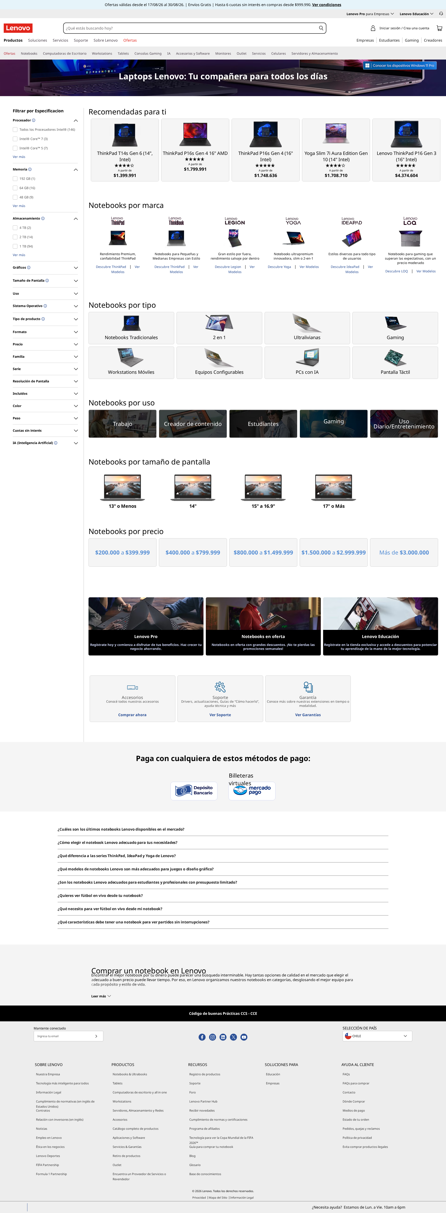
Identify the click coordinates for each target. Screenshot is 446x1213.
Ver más (19, 157)
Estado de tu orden (356, 1119)
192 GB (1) (16, 178)
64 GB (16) (16, 188)
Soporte (194, 1083)
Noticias (41, 1128)
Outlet (117, 1165)
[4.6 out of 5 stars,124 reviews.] (195, 158)
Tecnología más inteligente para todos (62, 1083)
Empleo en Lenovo (49, 1138)
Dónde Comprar (354, 1101)
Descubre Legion (228, 266)
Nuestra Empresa (48, 1074)
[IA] (172, 53)
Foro (192, 1092)
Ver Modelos (309, 266)
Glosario (195, 1165)
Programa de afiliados (204, 1128)
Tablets (117, 1083)
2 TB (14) (16, 237)
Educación (273, 1074)
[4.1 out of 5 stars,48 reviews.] (336, 165)
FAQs (346, 1074)
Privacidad (199, 1198)
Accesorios (120, 1119)
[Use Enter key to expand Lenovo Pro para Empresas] (392, 14)
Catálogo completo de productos (135, 1128)
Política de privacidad (357, 1138)
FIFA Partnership (47, 1165)
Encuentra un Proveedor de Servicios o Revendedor (139, 1176)
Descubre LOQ (396, 271)
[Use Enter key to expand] (432, 28)
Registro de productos (204, 1074)
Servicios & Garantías (127, 1147)
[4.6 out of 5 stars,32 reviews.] (406, 165)
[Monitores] (233, 53)
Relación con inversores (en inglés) (59, 1119)
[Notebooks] (39, 53)
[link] (439, 29)
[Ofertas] (17, 53)
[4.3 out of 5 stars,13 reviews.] (125, 165)
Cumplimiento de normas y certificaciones (218, 1119)
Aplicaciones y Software (129, 1138)
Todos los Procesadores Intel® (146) (16, 129)
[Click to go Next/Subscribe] (96, 1036)
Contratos (43, 1110)
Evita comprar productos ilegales (365, 1147)
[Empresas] (375, 40)
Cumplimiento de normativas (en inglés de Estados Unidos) (65, 1104)
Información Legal (48, 1092)
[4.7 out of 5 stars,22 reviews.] (265, 165)
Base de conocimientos (205, 1174)
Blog (192, 1156)
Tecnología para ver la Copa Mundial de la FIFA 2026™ (221, 1140)
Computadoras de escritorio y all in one (140, 1092)
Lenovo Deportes (48, 1156)
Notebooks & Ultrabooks (130, 1074)
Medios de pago (354, 1110)
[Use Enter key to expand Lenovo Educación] (432, 14)
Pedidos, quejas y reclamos (361, 1128)
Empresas (272, 1083)
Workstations (122, 1101)
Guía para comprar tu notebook (211, 1147)
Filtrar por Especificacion (38, 111)
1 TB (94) (16, 246)
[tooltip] (33, 121)
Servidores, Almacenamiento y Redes (138, 1110)
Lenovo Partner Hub (203, 1101)
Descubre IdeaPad (345, 266)
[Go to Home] (18, 28)
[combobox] (190, 28)
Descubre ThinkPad (111, 266)
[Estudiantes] (401, 40)
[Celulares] (287, 53)
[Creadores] (444, 40)
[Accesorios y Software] (211, 53)
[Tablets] (130, 53)
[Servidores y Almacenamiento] (339, 53)
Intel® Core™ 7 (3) (16, 139)
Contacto (349, 1092)
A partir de (125, 173)
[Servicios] (267, 53)
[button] (441, 13)
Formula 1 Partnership (51, 1174)
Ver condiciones (326, 4)
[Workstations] (114, 53)
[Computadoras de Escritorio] (88, 53)
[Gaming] (420, 40)
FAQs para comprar (356, 1083)
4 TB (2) (16, 227)
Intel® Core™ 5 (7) (16, 148)
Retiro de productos (126, 1156)
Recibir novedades (202, 1110)
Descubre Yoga (279, 266)
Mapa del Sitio (218, 1198)
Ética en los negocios (50, 1147)
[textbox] (377, 1036)
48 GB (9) (16, 197)
